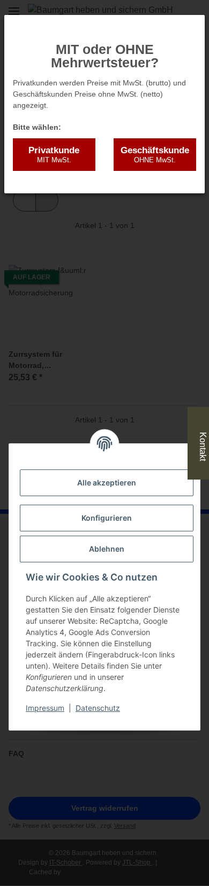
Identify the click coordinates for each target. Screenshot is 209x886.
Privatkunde (53, 154)
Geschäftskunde (155, 154)
